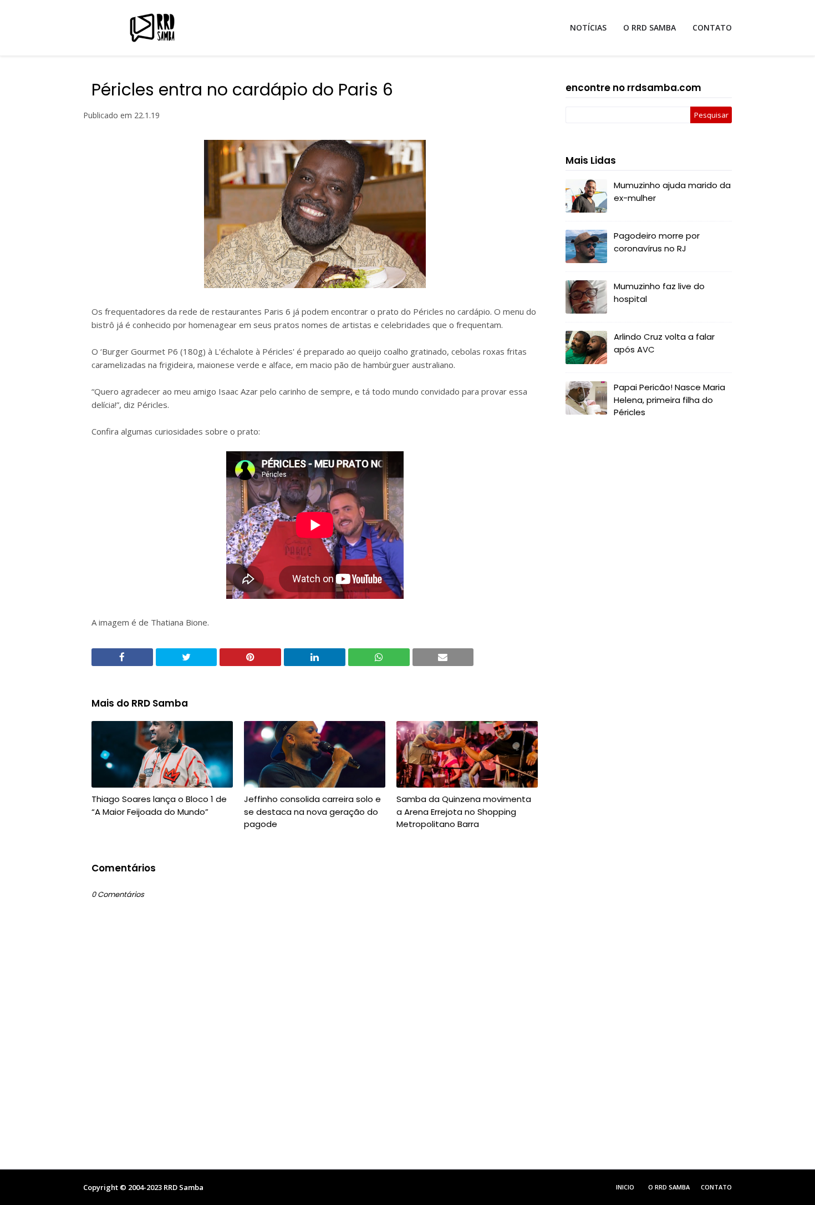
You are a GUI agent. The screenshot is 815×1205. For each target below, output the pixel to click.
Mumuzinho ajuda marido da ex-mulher (672, 191)
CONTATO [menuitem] (712, 27)
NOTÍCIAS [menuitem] (588, 27)
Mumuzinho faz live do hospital (659, 292)
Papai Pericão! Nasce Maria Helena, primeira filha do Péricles (669, 399)
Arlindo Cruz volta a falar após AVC (664, 343)
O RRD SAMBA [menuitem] (649, 27)
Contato (716, 1187)
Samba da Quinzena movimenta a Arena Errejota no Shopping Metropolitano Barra (463, 811)
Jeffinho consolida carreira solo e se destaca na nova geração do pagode (312, 811)
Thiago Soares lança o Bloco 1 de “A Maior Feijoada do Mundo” (159, 805)
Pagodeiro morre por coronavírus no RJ (657, 242)
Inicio (625, 1187)
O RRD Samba (669, 1187)
